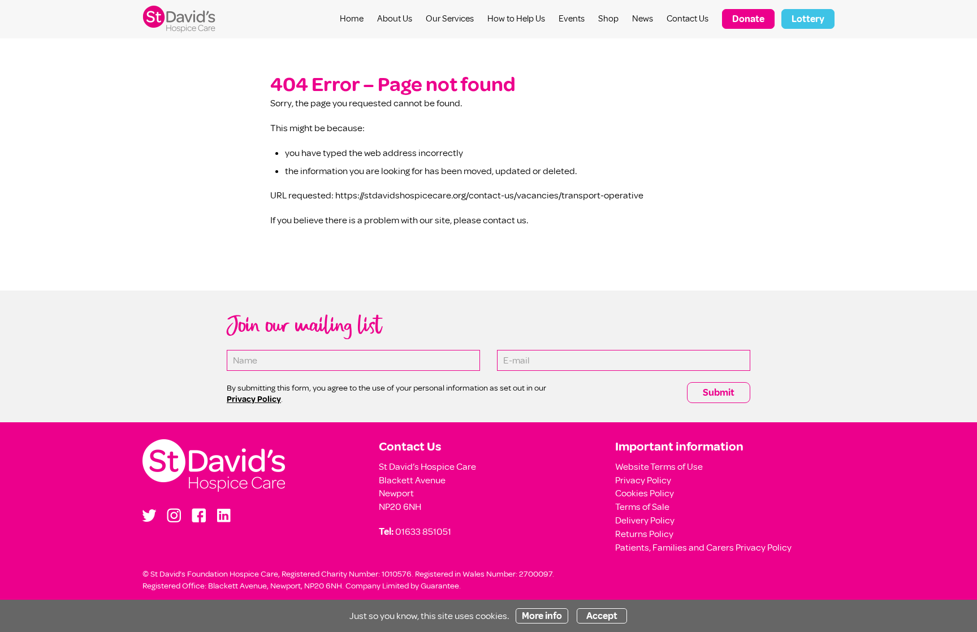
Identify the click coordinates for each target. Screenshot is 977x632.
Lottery (808, 19)
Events (572, 18)
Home (352, 18)
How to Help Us (516, 18)
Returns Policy (644, 534)
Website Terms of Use (659, 467)
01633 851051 (423, 532)
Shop (608, 18)
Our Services (450, 18)
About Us (394, 18)
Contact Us (687, 18)
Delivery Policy (645, 520)
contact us (504, 220)
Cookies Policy (644, 493)
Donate (748, 19)
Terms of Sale (642, 507)
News (642, 18)
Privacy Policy (643, 480)
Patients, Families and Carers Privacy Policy (703, 547)
